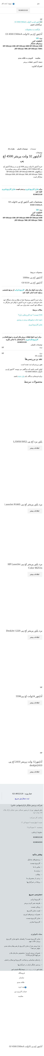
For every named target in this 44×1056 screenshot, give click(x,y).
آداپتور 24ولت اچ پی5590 (29, 696)
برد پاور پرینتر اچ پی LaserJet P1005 (23, 504)
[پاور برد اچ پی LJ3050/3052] (24, 411)
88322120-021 (18, 794)
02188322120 (23, 10)
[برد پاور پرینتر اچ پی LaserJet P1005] (24, 474)
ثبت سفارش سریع (22, 799)
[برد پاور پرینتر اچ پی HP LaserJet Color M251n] (24, 535)
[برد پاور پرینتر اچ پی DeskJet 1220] (24, 600)
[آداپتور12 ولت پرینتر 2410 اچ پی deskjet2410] (24, 728)
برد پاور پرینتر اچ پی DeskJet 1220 (24, 630)
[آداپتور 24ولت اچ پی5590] (24, 663)
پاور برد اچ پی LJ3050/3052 (27, 441)
